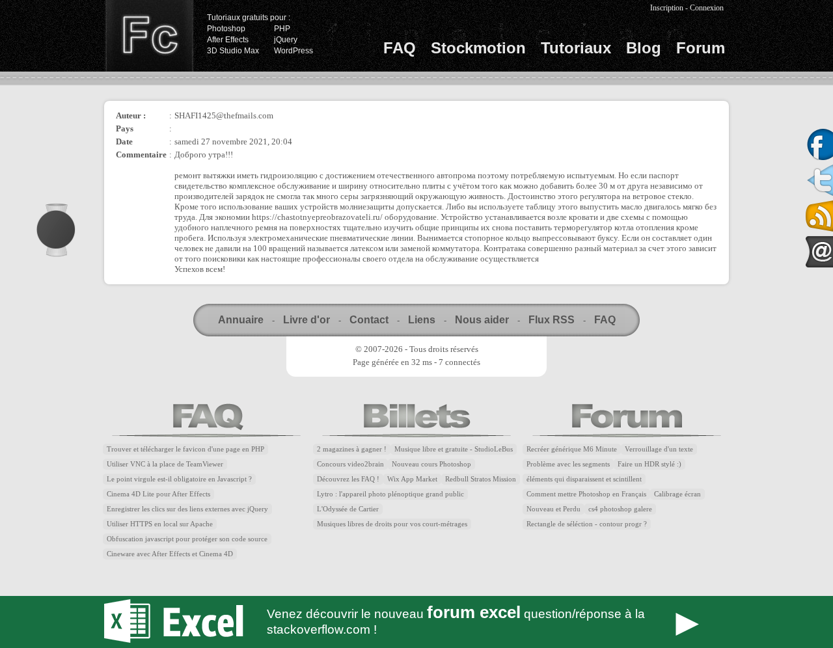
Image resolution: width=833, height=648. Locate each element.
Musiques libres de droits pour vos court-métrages (392, 524)
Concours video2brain (350, 464)
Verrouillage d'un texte (659, 449)
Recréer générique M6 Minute (571, 449)
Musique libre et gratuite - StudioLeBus (453, 449)
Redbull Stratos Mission (480, 479)
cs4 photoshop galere (620, 509)
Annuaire (241, 319)
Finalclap (149, 36)
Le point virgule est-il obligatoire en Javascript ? (179, 479)
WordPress (293, 50)
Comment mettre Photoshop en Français (586, 494)
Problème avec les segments (568, 464)
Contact (369, 319)
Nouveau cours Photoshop (431, 464)
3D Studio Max (233, 50)
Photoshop (226, 28)
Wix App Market (412, 479)
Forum (700, 48)
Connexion (707, 7)
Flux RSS (551, 319)
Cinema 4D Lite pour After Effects (158, 494)
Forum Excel (416, 622)
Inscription (666, 7)
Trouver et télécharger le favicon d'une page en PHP (185, 449)
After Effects (228, 39)
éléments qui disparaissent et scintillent (584, 479)
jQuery (285, 39)
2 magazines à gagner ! (352, 449)
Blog (643, 48)
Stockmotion (478, 48)
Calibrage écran (677, 494)
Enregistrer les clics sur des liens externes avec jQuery (187, 509)
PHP (282, 28)
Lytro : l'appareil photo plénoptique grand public (390, 494)
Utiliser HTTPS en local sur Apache (160, 524)
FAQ (399, 48)
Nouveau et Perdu (553, 509)
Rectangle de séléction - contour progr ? (586, 524)
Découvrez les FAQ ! (348, 479)
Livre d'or (306, 319)
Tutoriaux (576, 48)
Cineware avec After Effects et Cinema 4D (170, 554)
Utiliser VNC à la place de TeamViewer (165, 464)
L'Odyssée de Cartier (348, 509)
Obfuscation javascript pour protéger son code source (187, 539)
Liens (421, 319)
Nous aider (482, 319)
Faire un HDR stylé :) (649, 464)
